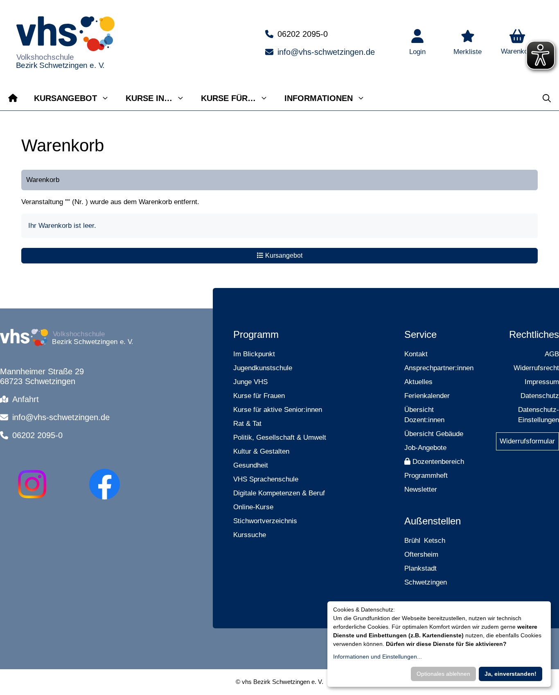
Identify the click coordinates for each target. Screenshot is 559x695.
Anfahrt (25, 399)
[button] (517, 43)
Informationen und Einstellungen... (377, 656)
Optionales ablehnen (443, 673)
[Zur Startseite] (13, 98)
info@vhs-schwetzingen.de (326, 51)
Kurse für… (228, 98)
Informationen (318, 98)
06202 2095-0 (302, 33)
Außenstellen (432, 520)
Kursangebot (65, 98)
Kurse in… (149, 98)
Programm (256, 334)
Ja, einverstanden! (510, 673)
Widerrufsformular (527, 441)
